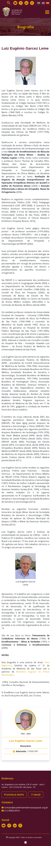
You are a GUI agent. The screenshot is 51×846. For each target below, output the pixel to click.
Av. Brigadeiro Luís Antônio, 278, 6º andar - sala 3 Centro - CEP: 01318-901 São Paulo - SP (23, 785)
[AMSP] (13, 11)
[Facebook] (21, 3)
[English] (43, 2)
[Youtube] (15, 3)
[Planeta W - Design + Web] (25, 842)
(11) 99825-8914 (12, 810)
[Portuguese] (39, 2)
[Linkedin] (26, 3)
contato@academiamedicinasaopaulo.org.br (26, 807)
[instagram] (32, 3)
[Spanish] (47, 2)
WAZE (37, 794)
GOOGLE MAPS (14, 794)
